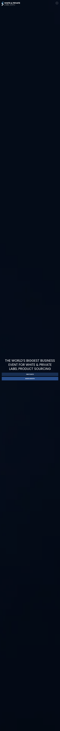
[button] (57, 3)
